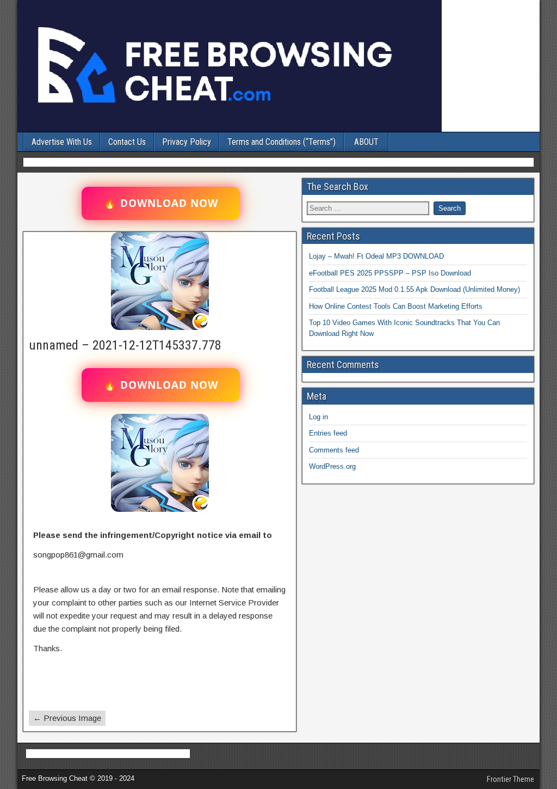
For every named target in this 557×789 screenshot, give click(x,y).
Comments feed (334, 450)
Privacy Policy (186, 142)
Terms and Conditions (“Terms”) (281, 142)
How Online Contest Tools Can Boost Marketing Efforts (395, 306)
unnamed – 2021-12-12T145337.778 (125, 345)
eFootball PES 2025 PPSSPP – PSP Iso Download (390, 273)
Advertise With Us (62, 142)
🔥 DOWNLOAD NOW (160, 203)
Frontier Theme (510, 779)
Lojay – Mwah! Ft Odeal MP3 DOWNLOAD (376, 256)
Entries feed (328, 433)
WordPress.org (332, 466)
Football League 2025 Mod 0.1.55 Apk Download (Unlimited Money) (414, 289)
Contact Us (127, 142)
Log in (318, 417)
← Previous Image (67, 718)
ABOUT (366, 142)
